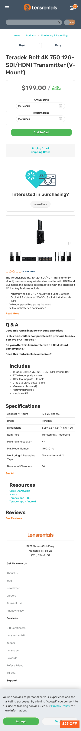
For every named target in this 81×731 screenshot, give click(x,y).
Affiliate (11, 673)
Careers (11, 595)
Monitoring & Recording (54, 35)
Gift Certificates (16, 628)
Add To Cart (42, 132)
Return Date (41, 112)
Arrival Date (41, 99)
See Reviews (14, 518)
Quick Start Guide (19, 490)
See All (10, 473)
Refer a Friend (15, 665)
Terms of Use (14, 603)
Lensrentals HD (16, 635)
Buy (58, 45)
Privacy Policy (60, 706)
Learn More (40, 204)
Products (30, 35)
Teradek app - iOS (20, 498)
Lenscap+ (13, 650)
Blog (9, 580)
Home (17, 35)
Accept (21, 721)
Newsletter (13, 588)
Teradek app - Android (22, 501)
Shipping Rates (40, 152)
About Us (12, 573)
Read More (12, 313)
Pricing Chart (40, 148)
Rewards (12, 658)
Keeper (11, 643)
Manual (13, 494)
